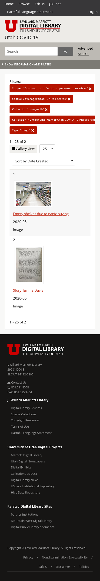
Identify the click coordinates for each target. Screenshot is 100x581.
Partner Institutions (24, 514)
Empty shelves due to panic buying (41, 213)
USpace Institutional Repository (33, 486)
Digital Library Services (26, 408)
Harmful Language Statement (30, 12)
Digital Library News (24, 480)
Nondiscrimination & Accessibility (65, 557)
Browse (24, 4)
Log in (93, 12)
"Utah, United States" (40, 98)
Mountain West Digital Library (31, 521)
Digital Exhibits (21, 467)
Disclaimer (63, 567)
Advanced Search (85, 51)
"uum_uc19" (28, 109)
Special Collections (23, 414)
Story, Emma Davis (28, 290)
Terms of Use (20, 426)
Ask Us (39, 4)
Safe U (43, 567)
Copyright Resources (25, 420)
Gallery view (25, 148)
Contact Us (18, 382)
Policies (84, 567)
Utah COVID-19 (22, 37)
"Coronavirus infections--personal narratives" (50, 88)
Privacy (28, 557)
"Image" (21, 130)
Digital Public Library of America (32, 527)
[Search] (65, 51)
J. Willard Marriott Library (24, 364)
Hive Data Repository (25, 492)
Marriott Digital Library (26, 455)
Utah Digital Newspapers (28, 461)
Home (9, 4)
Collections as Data (24, 473)
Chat (57, 4)
